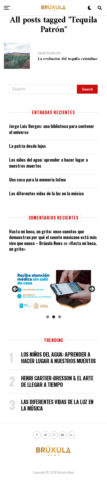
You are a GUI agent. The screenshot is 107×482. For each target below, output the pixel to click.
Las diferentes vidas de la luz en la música (46, 193)
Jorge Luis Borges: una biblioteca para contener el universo (51, 129)
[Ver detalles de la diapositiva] (53, 290)
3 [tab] (59, 316)
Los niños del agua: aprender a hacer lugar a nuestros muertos (48, 163)
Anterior (15, 289)
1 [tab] (47, 316)
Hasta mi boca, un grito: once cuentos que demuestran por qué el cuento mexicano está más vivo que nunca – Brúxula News (53, 237)
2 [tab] (53, 316)
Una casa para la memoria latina (37, 179)
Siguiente (91, 289)
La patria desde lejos (27, 146)
